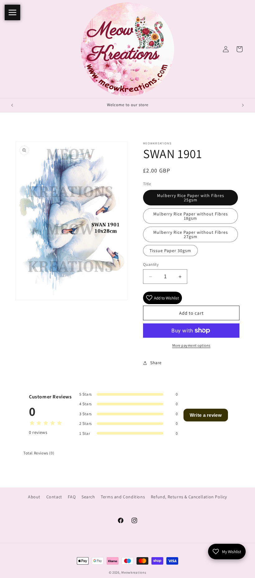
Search (88, 497)
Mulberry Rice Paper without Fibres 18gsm (190, 216)
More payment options (191, 345)
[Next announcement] (243, 105)
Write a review (206, 415)
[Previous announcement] (12, 105)
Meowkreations (133, 572)
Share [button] (156, 362)
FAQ (72, 497)
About (34, 497)
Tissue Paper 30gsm (170, 250)
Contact (54, 497)
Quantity (151, 264)
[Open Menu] (12, 12)
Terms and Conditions (123, 497)
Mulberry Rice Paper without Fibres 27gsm (190, 234)
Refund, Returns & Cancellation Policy (189, 497)
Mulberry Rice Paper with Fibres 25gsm (190, 198)
